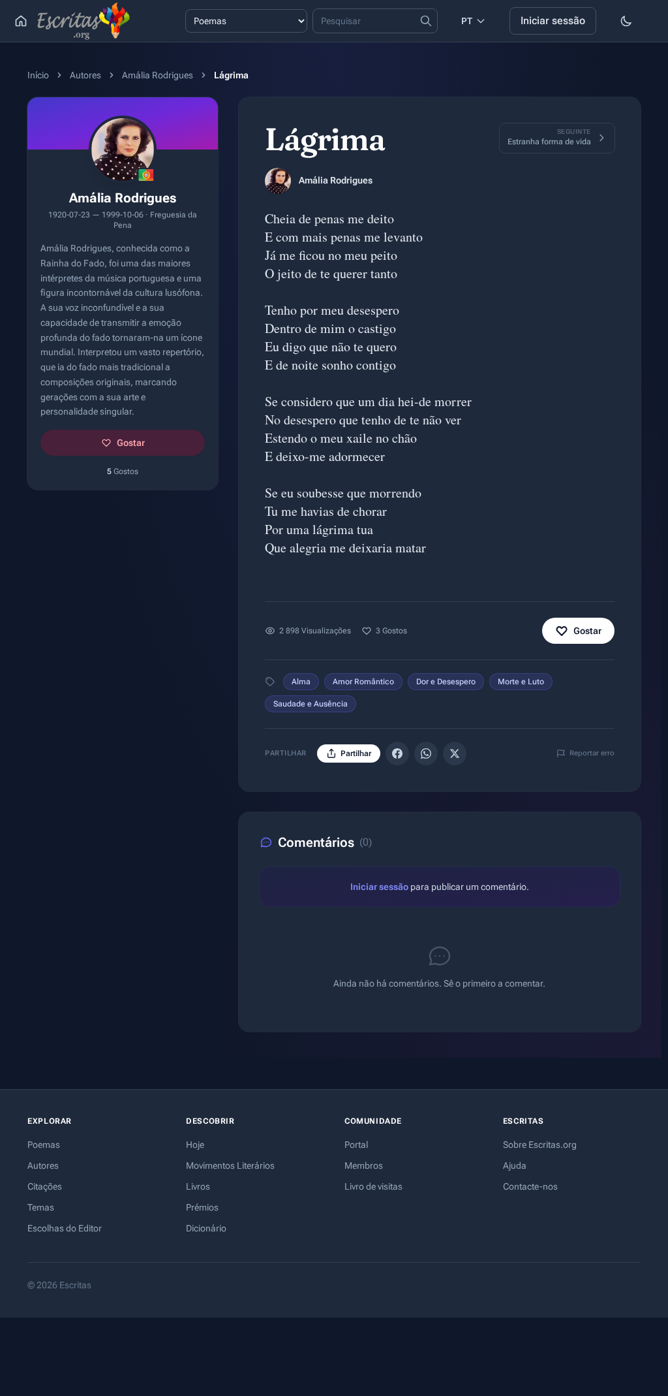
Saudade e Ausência (310, 703)
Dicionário (206, 1228)
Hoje (195, 1144)
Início (38, 75)
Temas (40, 1207)
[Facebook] (397, 753)
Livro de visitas (373, 1186)
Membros (363, 1165)
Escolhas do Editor (64, 1228)
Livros (198, 1186)
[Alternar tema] (626, 21)
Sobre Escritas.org (540, 1144)
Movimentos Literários (230, 1165)
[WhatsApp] (426, 753)
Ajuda (514, 1165)
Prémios (202, 1207)
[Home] (21, 21)
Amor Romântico (363, 681)
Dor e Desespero (446, 681)
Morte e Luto (521, 681)
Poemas (43, 1144)
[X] (454, 753)
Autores (85, 75)
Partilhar (356, 753)
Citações (44, 1186)
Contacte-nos (530, 1186)
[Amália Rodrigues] (278, 181)
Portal (356, 1144)
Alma (301, 681)
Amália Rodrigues (157, 75)
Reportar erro (592, 753)
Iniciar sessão (553, 20)
